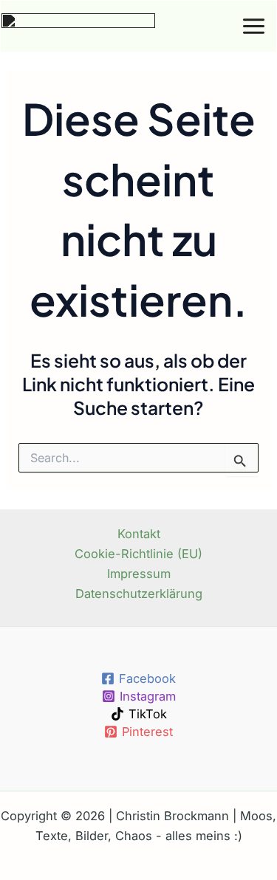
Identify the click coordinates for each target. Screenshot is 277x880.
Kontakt (138, 533)
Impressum (139, 573)
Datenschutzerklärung (138, 593)
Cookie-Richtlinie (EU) (138, 553)
